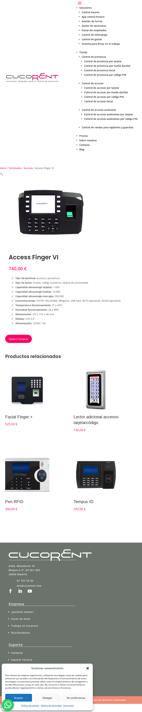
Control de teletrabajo (94, 34)
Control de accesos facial (98, 101)
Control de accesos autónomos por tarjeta (108, 114)
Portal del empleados (94, 30)
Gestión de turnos (92, 21)
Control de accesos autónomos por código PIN (110, 118)
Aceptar (18, 697)
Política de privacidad (51, 705)
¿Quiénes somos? (22, 612)
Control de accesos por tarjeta (101, 87)
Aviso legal (68, 705)
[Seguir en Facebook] (10, 591)
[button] (87, 668)
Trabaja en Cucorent (24, 625)
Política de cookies (30, 705)
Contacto (84, 144)
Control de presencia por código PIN (105, 74)
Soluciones (85, 7)
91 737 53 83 (25, 580)
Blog (81, 149)
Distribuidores (20, 632)
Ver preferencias (75, 697)
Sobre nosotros (88, 140)
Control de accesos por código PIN (104, 96)
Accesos (28, 168)
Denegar (47, 697)
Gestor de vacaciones (94, 25)
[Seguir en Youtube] (30, 591)
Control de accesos (93, 83)
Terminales (14, 168)
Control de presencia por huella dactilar (107, 65)
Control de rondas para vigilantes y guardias (107, 127)
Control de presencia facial (99, 70)
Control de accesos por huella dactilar (106, 92)
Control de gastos (92, 39)
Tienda (83, 52)
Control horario (90, 12)
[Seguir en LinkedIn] (20, 591)
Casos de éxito (20, 618)
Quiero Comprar (18, 338)
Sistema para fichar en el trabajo (101, 43)
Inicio (3, 168)
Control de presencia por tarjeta (102, 61)
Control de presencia (94, 56)
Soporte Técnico (21, 659)
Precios (83, 135)
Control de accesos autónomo (99, 109)
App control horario (93, 16)
